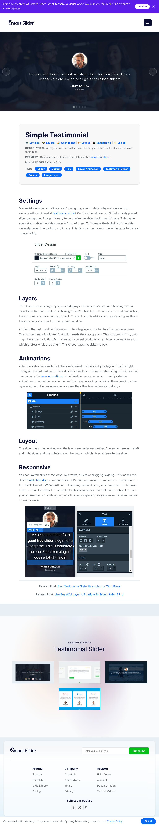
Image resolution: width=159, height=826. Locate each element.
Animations (68, 142)
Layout (86, 142)
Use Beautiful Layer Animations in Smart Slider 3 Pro (89, 594)
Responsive (103, 142)
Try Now (142, 6)
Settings (34, 142)
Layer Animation (88, 168)
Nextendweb (72, 780)
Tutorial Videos (106, 791)
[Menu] (148, 22)
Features (37, 774)
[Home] (22, 22)
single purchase (100, 157)
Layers (50, 142)
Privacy (69, 791)
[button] (6, 72)
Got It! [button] (148, 821)
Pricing (36, 791)
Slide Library (40, 785)
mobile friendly (36, 480)
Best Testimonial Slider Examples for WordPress (89, 586)
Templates (38, 780)
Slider (41, 168)
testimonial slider (64, 213)
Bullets (32, 175)
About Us (70, 774)
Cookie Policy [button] (114, 821)
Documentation (106, 785)
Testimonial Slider (117, 168)
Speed (121, 142)
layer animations (52, 376)
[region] (79, 71)
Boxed (56, 168)
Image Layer (51, 175)
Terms (68, 785)
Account (102, 780)
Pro (69, 168)
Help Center (104, 774)
